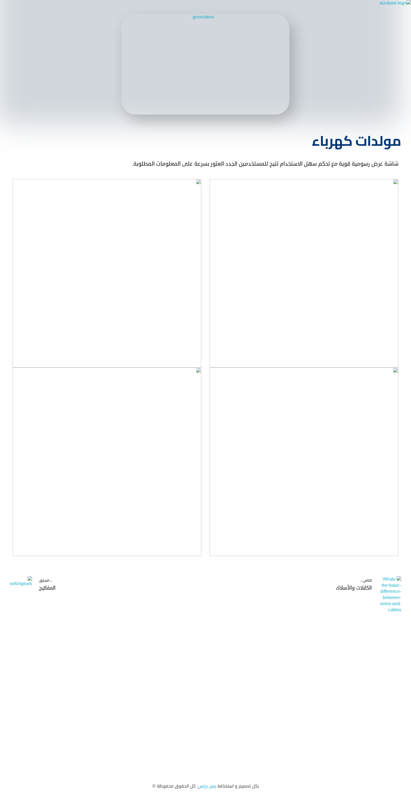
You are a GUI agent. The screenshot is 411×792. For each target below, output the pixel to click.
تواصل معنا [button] (70, 645)
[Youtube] (67, 665)
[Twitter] (81, 665)
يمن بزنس (207, 786)
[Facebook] (94, 665)
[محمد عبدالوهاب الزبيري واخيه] (369, 7)
